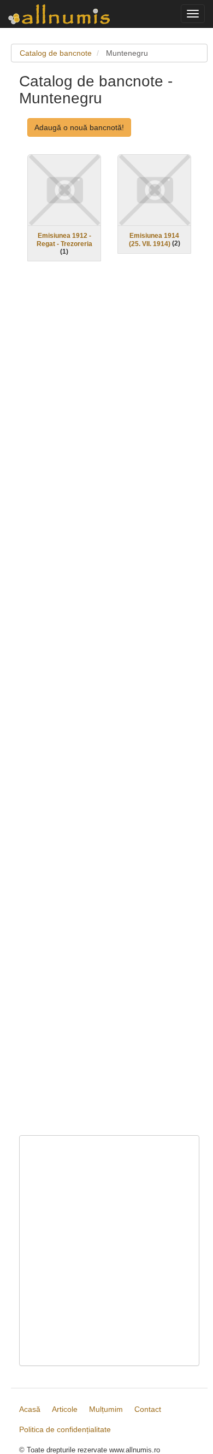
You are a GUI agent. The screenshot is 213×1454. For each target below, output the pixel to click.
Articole (65, 1409)
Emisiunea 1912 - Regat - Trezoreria (64, 240)
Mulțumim (106, 1409)
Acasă (29, 1409)
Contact (147, 1409)
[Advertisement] (109, 705)
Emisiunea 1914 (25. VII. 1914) (154, 240)
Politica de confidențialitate (65, 1429)
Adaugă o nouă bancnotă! (79, 127)
